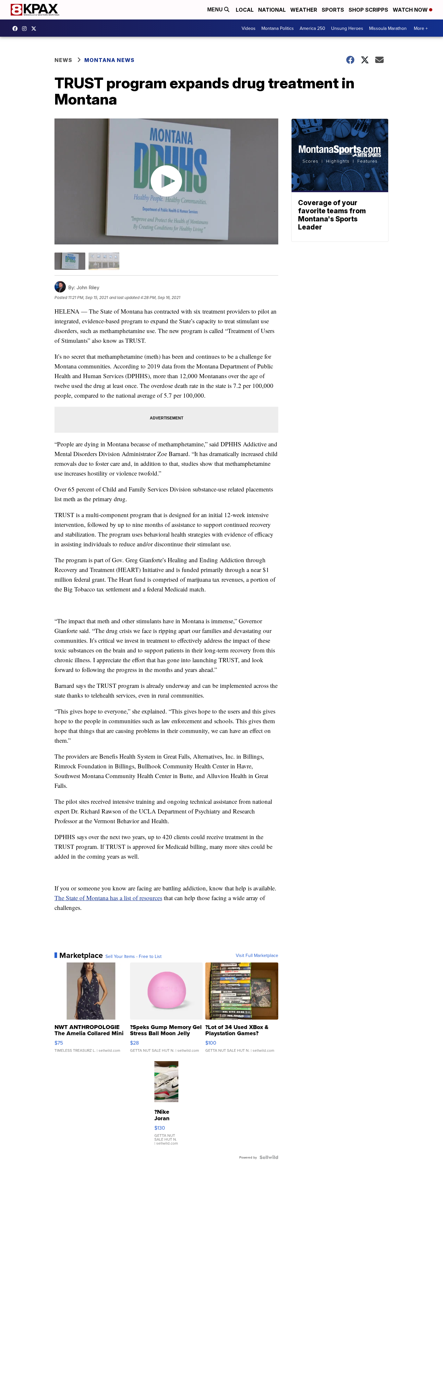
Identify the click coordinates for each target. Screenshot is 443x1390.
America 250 (312, 28)
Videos (249, 28)
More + (421, 28)
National (272, 9)
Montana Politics (277, 28)
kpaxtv (16, 28)
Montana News (109, 60)
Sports (333, 9)
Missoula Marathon (388, 28)
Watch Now (411, 9)
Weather (303, 9)
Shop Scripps (368, 9)
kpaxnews (35, 28)
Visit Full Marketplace (257, 955)
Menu (215, 9)
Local (245, 9)
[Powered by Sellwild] (268, 1157)
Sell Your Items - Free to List (133, 956)
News (63, 60)
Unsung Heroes (347, 28)
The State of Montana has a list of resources (108, 898)
